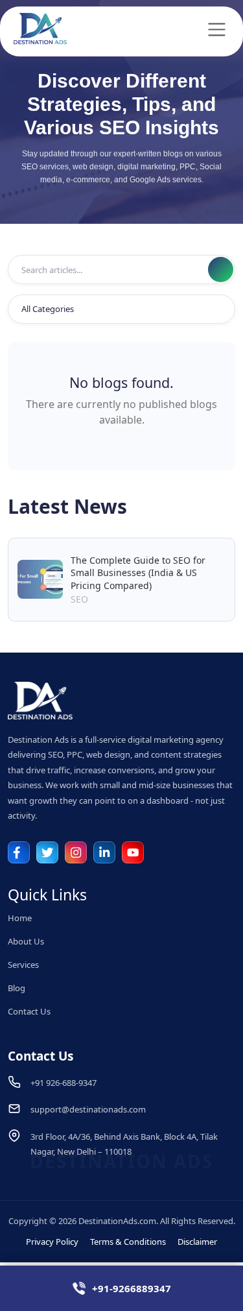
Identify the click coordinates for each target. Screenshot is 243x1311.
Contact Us (29, 1011)
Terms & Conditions (128, 1241)
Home (20, 918)
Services (23, 964)
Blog (16, 988)
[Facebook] (19, 852)
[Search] (220, 269)
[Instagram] (76, 852)
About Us (26, 941)
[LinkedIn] (104, 852)
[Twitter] (47, 852)
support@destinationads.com (88, 1109)
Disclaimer (197, 1241)
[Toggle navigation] (216, 29)
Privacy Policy (52, 1241)
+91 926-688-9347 (63, 1082)
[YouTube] (133, 852)
